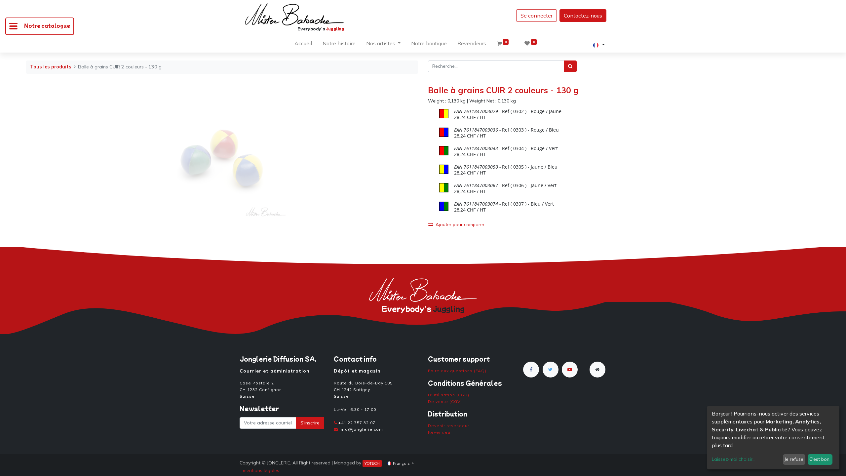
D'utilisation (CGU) (448, 394)
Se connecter (536, 15)
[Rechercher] (570, 66)
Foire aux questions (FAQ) (457, 370)
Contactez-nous (583, 15)
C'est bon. (819, 459)
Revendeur (440, 432)
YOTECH (372, 463)
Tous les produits (50, 67)
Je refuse (794, 459)
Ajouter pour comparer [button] (460, 224)
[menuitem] (303, 45)
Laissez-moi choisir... (733, 459)
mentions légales (261, 470)
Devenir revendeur (448, 425)
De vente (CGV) (445, 401)
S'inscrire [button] (310, 423)
